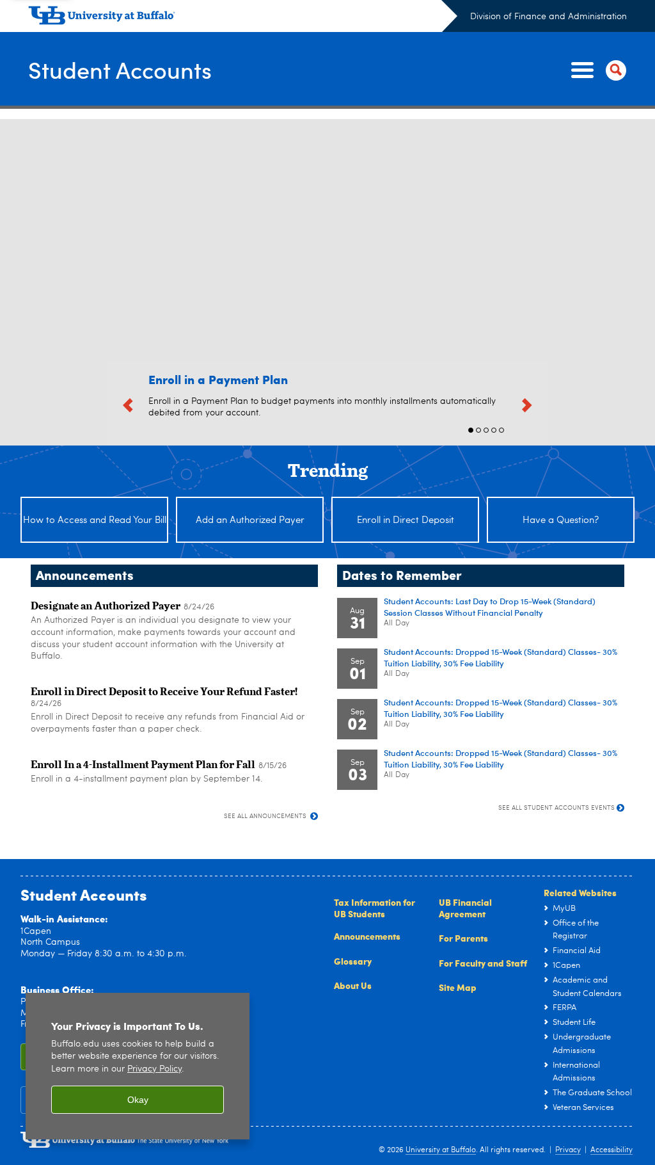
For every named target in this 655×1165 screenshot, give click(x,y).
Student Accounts (120, 69)
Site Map (458, 987)
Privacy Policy (154, 1069)
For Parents (463, 937)
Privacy (568, 1150)
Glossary (353, 960)
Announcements (367, 935)
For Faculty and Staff (483, 962)
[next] (527, 403)
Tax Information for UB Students (374, 908)
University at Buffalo (441, 1150)
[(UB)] (242, 18)
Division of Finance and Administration (548, 16)
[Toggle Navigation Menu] (596, 70)
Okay (137, 1100)
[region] (137, 1066)
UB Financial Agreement (465, 908)
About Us (353, 985)
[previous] (127, 403)
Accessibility (611, 1150)
